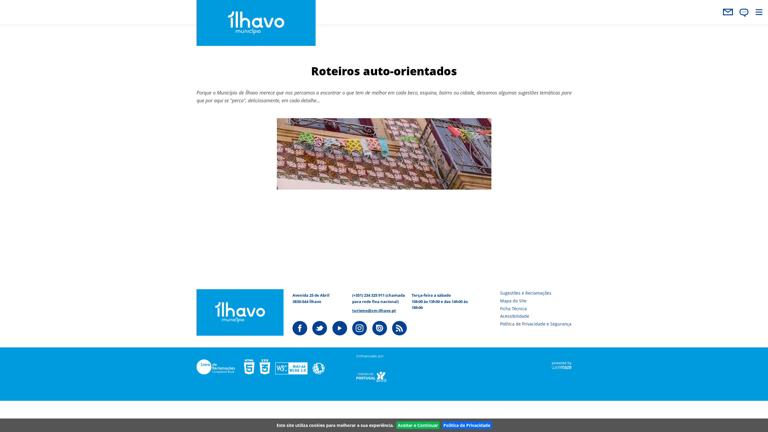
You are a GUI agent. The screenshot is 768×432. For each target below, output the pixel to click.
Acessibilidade (514, 316)
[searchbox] (701, 27)
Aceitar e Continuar (418, 425)
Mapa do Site (513, 301)
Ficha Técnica (513, 308)
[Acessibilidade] (289, 366)
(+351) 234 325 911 (368, 295)
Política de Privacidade (466, 425)
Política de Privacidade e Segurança (536, 324)
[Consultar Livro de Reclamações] (220, 366)
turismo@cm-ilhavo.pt (374, 310)
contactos (728, 12)
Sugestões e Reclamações (525, 293)
